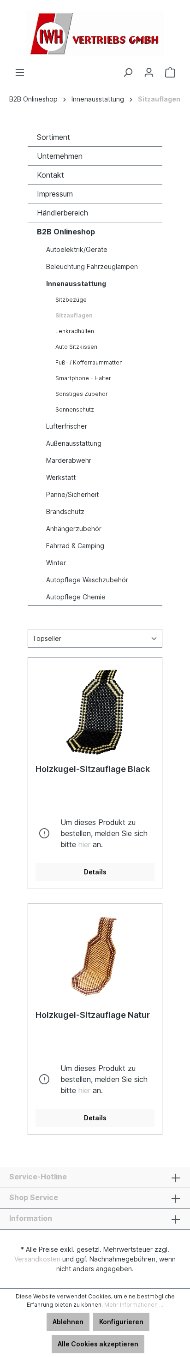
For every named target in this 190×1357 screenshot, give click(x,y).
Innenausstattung (76, 283)
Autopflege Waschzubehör (87, 580)
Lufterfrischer (66, 426)
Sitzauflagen (74, 315)
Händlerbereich (62, 212)
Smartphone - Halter (83, 378)
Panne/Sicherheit (72, 494)
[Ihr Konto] (149, 72)
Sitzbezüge (71, 299)
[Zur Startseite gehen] (95, 33)
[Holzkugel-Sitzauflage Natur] (95, 957)
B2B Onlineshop (66, 231)
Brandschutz (65, 511)
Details (95, 872)
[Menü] (19, 72)
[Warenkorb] (170, 72)
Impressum (55, 193)
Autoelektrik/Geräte (76, 249)
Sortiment (53, 137)
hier (84, 844)
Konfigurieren (121, 1322)
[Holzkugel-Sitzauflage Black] (95, 711)
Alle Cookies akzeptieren (98, 1344)
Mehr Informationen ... (133, 1304)
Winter (56, 563)
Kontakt (50, 174)
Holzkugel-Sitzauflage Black (93, 769)
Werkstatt (61, 477)
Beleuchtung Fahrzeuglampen (92, 266)
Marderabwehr (68, 460)
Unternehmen (60, 156)
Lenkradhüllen (74, 331)
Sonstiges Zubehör (81, 393)
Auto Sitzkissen (76, 346)
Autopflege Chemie (76, 597)
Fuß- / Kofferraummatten (89, 362)
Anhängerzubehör (73, 528)
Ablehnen (68, 1322)
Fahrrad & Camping (75, 546)
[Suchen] (127, 72)
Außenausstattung (73, 443)
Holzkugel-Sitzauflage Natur (93, 1015)
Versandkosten (37, 1259)
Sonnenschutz (74, 409)
